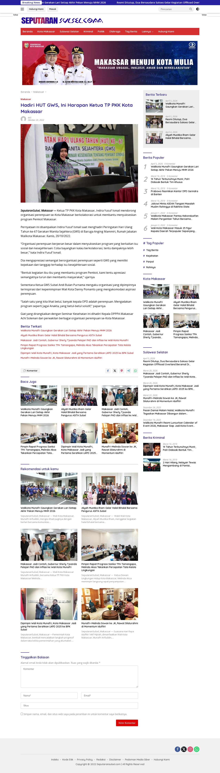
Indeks (55, 759)
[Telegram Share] (128, 370)
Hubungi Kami (36, 9)
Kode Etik (67, 759)
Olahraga (114, 31)
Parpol (150, 261)
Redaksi (101, 759)
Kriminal (88, 31)
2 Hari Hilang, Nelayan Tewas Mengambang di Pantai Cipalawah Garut (179, 464)
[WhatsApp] (196, 749)
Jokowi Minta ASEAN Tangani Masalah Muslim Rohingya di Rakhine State (173, 205)
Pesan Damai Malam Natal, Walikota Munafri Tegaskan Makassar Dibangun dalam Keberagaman (168, 412)
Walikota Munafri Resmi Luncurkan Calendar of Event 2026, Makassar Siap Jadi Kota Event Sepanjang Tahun (170, 424)
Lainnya (146, 31)
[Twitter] (184, 749)
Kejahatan (152, 255)
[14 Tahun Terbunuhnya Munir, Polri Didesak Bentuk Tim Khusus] (151, 449)
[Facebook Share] (108, 370)
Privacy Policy (85, 759)
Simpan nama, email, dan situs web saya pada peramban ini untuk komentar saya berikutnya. (75, 714)
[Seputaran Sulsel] (62, 20)
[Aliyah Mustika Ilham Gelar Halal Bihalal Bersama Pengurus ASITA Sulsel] (79, 395)
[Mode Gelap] (197, 9)
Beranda (28, 31)
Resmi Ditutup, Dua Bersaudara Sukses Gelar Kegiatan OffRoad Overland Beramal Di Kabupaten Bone (141, 2)
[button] (190, 9)
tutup (15, 15)
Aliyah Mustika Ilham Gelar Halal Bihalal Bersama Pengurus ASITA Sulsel (61, 335)
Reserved (138, 764)
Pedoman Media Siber (137, 759)
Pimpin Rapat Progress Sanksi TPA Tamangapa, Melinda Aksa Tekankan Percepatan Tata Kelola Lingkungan (76, 347)
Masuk (52, 9)
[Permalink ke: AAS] (23, 118)
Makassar (26, 99)
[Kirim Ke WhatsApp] (135, 370)
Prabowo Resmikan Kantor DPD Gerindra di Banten (174, 193)
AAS (29, 117)
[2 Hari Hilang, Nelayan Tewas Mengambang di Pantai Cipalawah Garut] (151, 465)
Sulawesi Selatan (69, 31)
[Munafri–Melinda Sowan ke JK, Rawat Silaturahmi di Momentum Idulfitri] (120, 433)
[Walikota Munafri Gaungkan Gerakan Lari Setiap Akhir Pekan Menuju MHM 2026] (39, 395)
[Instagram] (190, 749)
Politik (101, 31)
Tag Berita (131, 31)
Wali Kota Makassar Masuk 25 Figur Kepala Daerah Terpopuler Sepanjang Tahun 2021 (173, 230)
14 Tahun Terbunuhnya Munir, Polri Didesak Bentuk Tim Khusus (170, 180)
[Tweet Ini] (114, 370)
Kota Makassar (46, 31)
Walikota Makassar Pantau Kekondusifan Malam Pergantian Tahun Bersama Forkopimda (174, 217)
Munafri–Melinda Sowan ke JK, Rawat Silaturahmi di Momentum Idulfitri (61, 357)
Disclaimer (115, 759)
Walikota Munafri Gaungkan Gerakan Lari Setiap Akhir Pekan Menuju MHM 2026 (66, 330)
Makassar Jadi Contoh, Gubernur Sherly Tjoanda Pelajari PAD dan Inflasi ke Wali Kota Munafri (74, 340)
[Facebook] (177, 749)
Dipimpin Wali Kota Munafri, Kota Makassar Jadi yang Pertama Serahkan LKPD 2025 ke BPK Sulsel (77, 353)
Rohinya (151, 267)
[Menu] (23, 9)
